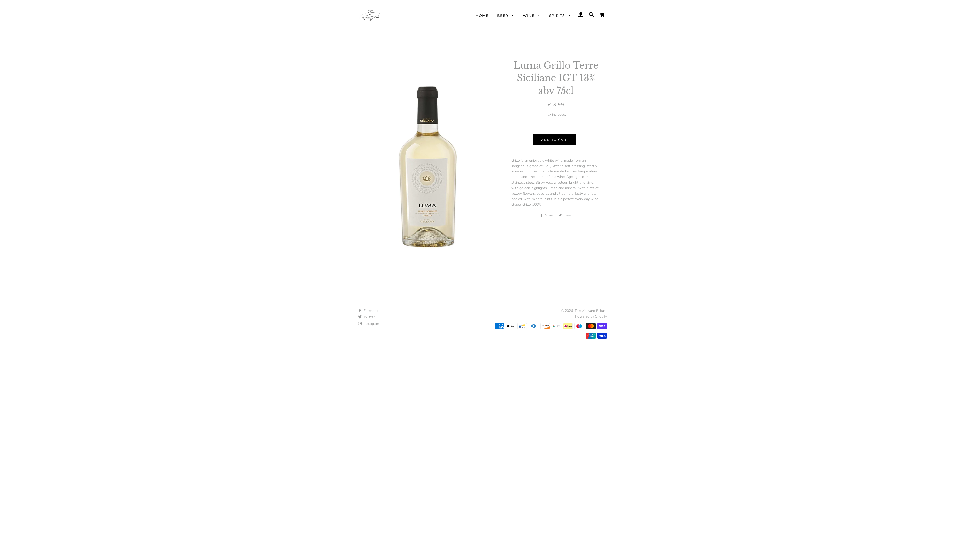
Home (482, 15)
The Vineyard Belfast (591, 310)
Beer (503, 15)
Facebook (370, 310)
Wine (529, 15)
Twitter (369, 317)
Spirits (557, 15)
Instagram (371, 323)
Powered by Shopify (591, 316)
